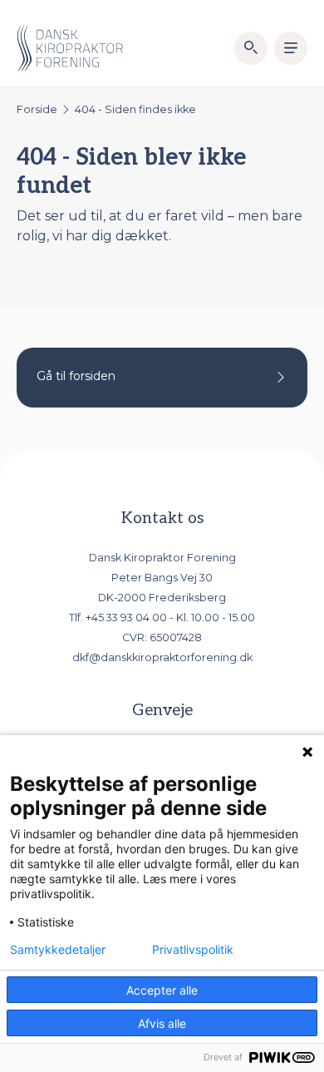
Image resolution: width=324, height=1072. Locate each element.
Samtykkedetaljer (58, 949)
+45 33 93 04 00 (126, 617)
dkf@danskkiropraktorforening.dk (162, 657)
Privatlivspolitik (192, 949)
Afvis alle (162, 1023)
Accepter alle (162, 990)
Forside (37, 109)
